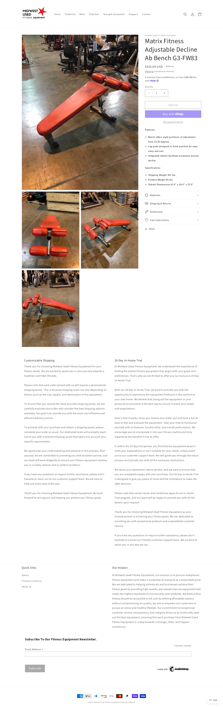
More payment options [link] (173, 122)
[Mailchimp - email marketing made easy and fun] (173, 671)
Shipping (149, 71)
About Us (27, 586)
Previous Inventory (32, 580)
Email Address (34, 649)
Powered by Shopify (127, 702)
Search (25, 575)
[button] (185, 14)
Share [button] (152, 228)
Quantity (149, 86)
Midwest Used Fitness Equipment (107, 702)
